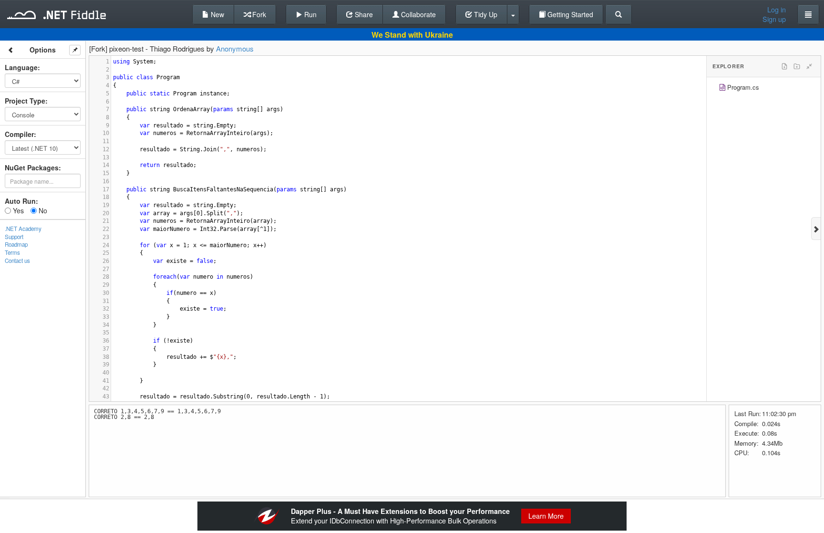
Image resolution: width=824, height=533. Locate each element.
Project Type (25, 100)
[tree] (764, 88)
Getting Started (569, 14)
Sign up (774, 19)
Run (309, 14)
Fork (258, 14)
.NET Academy (23, 228)
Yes (17, 210)
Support (14, 236)
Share (363, 14)
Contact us (17, 260)
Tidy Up (484, 14)
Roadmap (16, 244)
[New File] (784, 66)
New (216, 14)
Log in (776, 9)
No (42, 210)
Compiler (19, 134)
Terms (12, 252)
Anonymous (235, 48)
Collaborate (417, 14)
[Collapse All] (809, 66)
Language (21, 67)
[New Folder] (797, 66)
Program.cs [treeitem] (743, 87)
